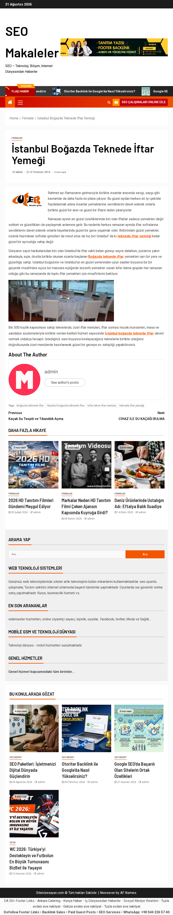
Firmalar (17, 138)
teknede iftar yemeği (134, 236)
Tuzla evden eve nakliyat (122, 906)
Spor (12, 842)
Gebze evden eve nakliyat (82, 906)
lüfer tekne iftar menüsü (102, 405)
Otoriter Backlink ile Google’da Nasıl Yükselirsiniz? (85, 91)
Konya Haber (72, 901)
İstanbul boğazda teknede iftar (129, 333)
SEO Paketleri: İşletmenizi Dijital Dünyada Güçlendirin (32, 770)
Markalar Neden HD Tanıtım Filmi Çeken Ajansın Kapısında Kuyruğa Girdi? (86, 506)
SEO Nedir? (15, 757)
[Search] (109, 102)
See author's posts (65, 383)
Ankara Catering (48, 901)
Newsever (107, 893)
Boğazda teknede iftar (106, 257)
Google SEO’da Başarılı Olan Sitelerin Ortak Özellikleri (134, 770)
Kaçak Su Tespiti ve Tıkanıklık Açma (35, 416)
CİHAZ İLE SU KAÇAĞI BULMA (142, 416)
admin (19, 172)
